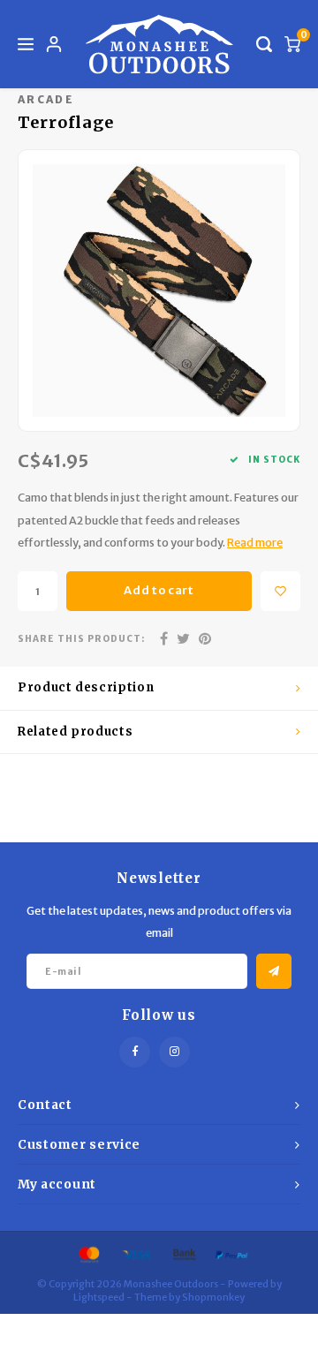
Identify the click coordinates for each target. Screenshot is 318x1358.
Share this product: (81, 639)
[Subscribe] (274, 971)
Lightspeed (99, 1297)
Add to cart (158, 590)
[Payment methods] (88, 1253)
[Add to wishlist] (280, 591)
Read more (255, 542)
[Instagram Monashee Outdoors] (174, 1052)
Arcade (46, 99)
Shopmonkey (213, 1297)
